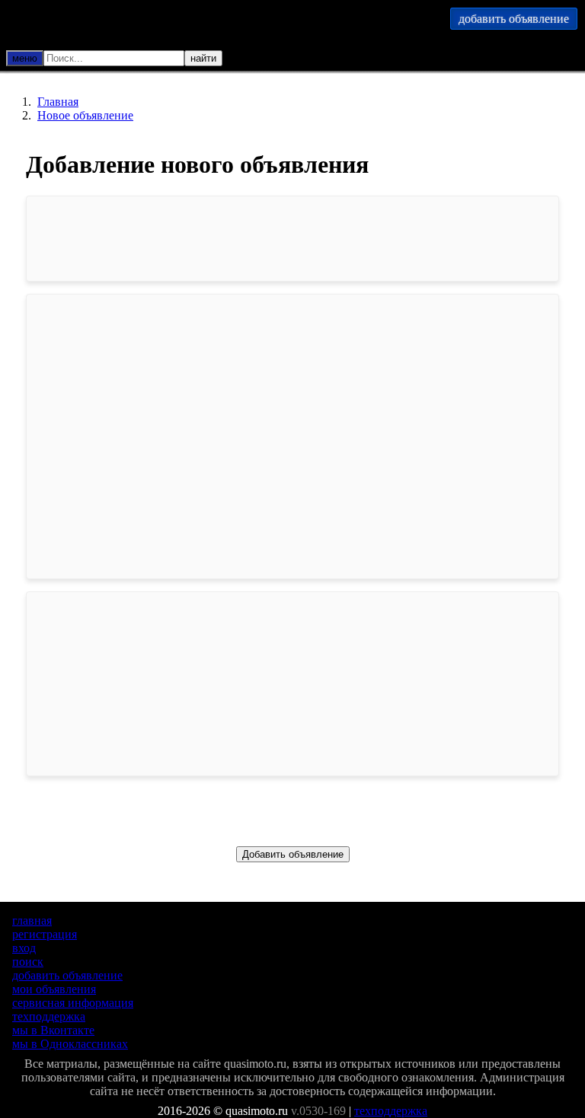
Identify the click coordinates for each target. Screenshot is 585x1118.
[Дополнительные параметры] (145, 62)
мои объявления (54, 989)
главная (32, 920)
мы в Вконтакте (53, 1030)
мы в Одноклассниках (70, 1043)
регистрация (44, 934)
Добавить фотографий (292, 561)
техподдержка (48, 1016)
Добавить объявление (293, 854)
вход (24, 947)
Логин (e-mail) (99, 665)
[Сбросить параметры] (166, 62)
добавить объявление (67, 975)
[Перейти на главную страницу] (175, 23)
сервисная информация (72, 1002)
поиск (27, 961)
